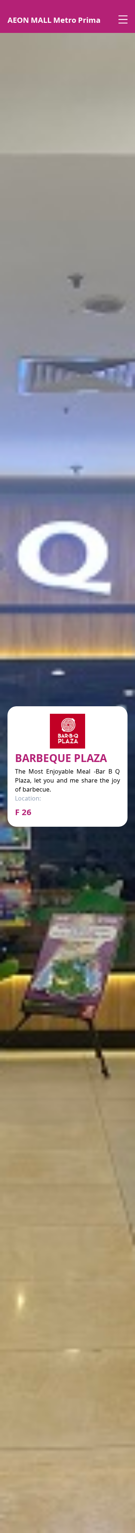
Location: (28, 798)
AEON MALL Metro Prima (54, 20)
